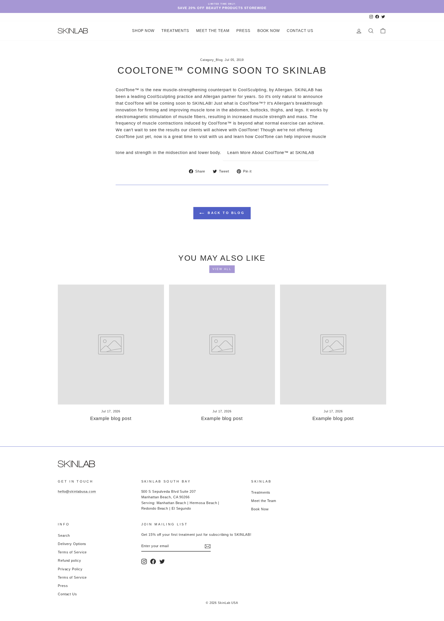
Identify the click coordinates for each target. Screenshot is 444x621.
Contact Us (300, 31)
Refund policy (69, 560)
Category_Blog (211, 60)
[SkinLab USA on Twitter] (162, 561)
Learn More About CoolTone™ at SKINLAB (270, 152)
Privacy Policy (70, 569)
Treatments (260, 492)
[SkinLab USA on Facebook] (153, 561)
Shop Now (143, 31)
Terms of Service (72, 552)
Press (243, 31)
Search (64, 535)
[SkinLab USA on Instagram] (144, 561)
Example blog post (111, 418)
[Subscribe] (208, 546)
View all (222, 269)
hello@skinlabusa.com (77, 491)
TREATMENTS (175, 31)
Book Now (268, 31)
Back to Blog (225, 213)
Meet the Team (212, 31)
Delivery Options (72, 544)
